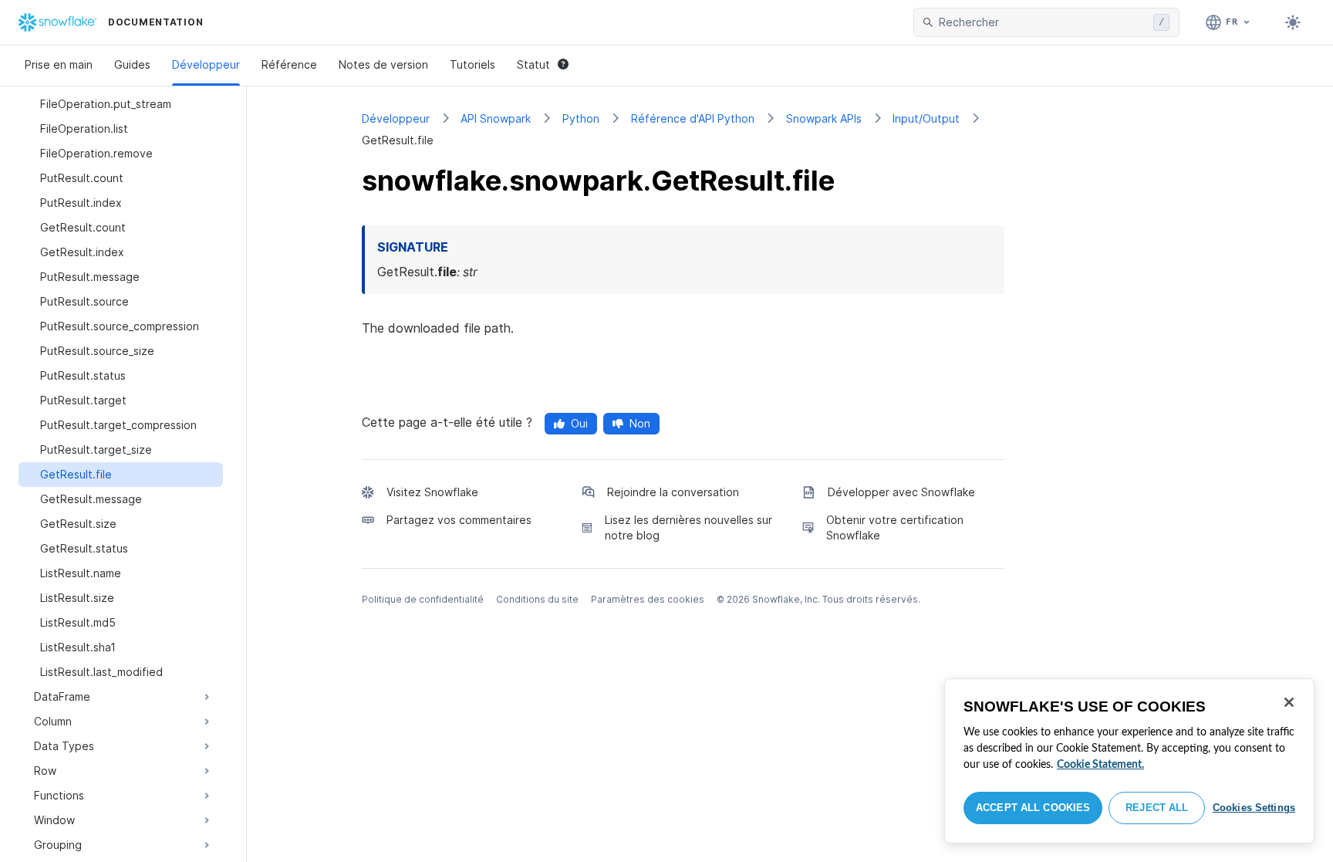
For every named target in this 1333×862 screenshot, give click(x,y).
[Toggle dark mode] (1292, 22)
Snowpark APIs (824, 118)
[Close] (1289, 702)
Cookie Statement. (1100, 764)
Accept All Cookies (1033, 807)
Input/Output (926, 118)
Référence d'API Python (692, 118)
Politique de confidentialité (423, 599)
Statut (533, 64)
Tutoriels (472, 64)
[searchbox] (1043, 22)
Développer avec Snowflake (901, 492)
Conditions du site (537, 599)
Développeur (206, 64)
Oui (579, 423)
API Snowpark (496, 118)
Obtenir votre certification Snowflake (894, 527)
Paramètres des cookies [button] (647, 599)
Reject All (1156, 807)
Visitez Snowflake (432, 492)
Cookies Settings (1254, 807)
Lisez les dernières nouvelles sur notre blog (688, 527)
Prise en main (59, 64)
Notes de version (383, 64)
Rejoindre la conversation (673, 492)
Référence (289, 64)
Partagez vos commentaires (459, 519)
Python (580, 118)
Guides (132, 64)
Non (639, 423)
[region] (1129, 760)
